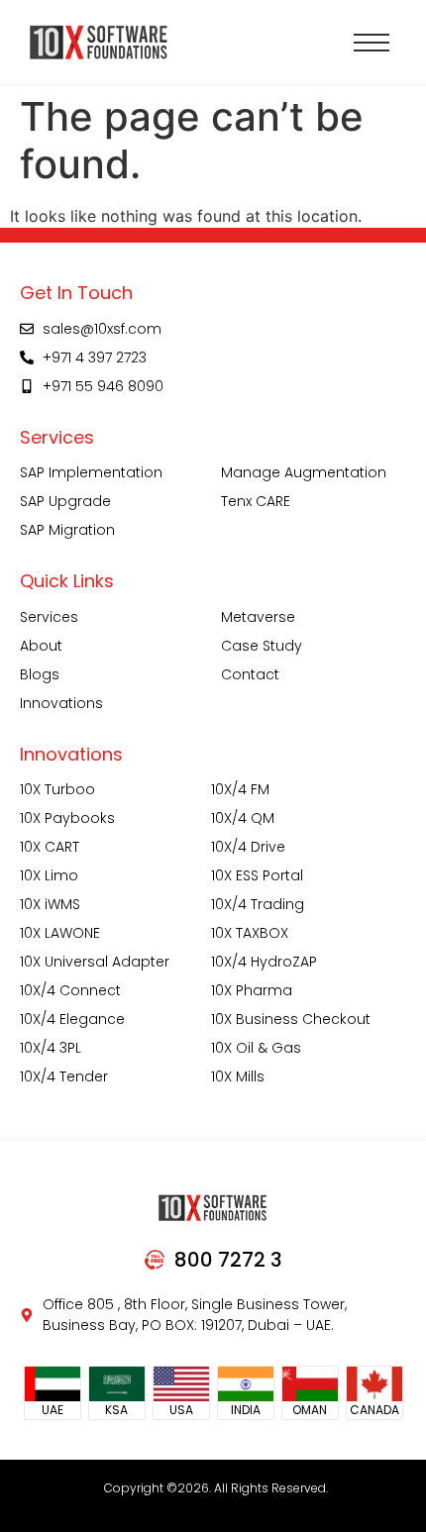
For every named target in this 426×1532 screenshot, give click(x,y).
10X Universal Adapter (94, 961)
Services (49, 617)
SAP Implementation (91, 472)
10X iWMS (50, 904)
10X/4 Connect (70, 990)
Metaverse (258, 617)
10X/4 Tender (64, 1076)
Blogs (39, 674)
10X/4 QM (242, 818)
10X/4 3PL (50, 1048)
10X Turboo (57, 789)
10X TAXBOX (249, 933)
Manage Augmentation (303, 472)
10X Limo (49, 875)
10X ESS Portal (257, 875)
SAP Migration (67, 530)
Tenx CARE (255, 501)
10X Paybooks (67, 818)
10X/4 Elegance (72, 1019)
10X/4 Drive (248, 847)
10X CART (49, 847)
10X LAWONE (60, 933)
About (41, 646)
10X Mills (238, 1076)
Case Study (261, 646)
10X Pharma (251, 990)
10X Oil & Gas (256, 1048)
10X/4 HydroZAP (264, 961)
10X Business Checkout (291, 1019)
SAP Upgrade (65, 501)
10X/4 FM (240, 789)
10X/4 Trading (257, 904)
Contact (250, 674)
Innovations (61, 703)
